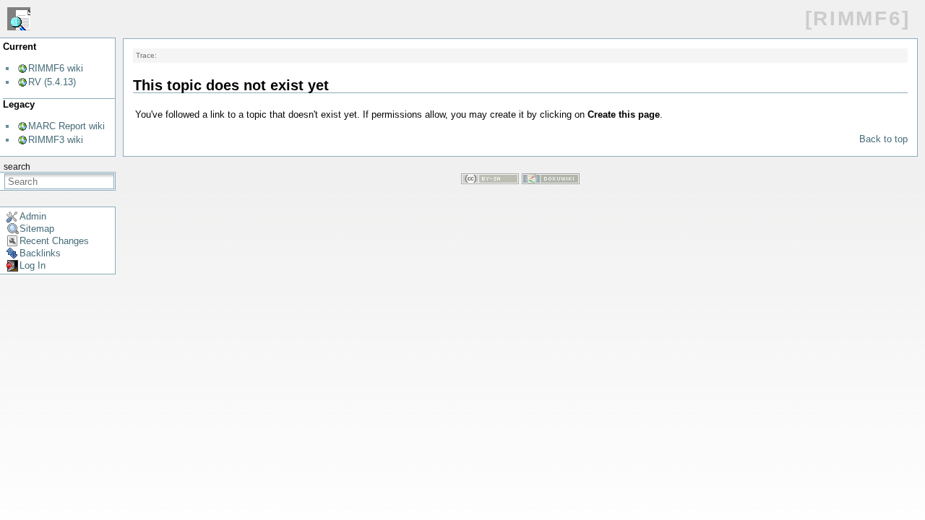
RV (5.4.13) (52, 82)
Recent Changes (54, 240)
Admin (33, 216)
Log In (33, 265)
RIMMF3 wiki (55, 139)
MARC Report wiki (66, 126)
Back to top (883, 139)
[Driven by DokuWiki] (551, 181)
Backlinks (40, 253)
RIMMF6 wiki (55, 68)
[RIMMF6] (858, 18)
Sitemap (37, 228)
